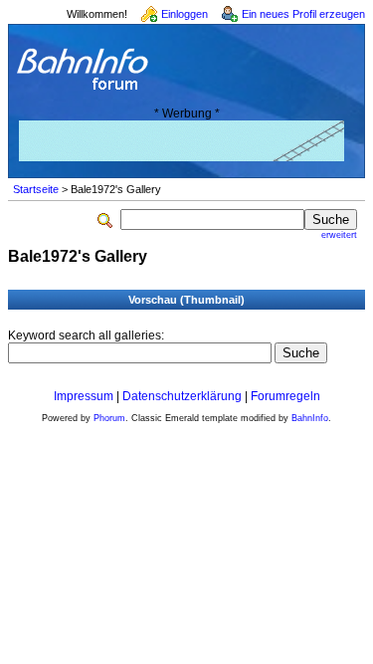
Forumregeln (285, 396)
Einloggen (184, 14)
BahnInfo (309, 418)
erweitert (339, 235)
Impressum (83, 396)
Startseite (36, 189)
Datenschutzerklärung (182, 396)
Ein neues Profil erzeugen (303, 14)
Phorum (109, 418)
